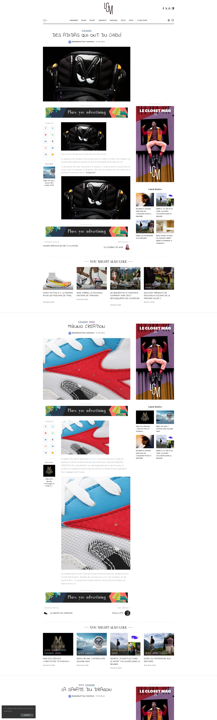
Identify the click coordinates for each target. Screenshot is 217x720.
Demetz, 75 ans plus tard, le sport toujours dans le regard (125, 661)
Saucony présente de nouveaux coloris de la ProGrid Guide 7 (157, 295)
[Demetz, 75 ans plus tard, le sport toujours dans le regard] (165, 199)
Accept (27, 715)
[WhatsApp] (52, 135)
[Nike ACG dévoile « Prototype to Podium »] (49, 471)
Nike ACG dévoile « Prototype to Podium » (49, 482)
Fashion (156, 284)
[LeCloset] (108, 8)
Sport (65, 287)
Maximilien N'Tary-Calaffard (83, 42)
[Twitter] (166, 8)
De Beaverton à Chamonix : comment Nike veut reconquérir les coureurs (124, 295)
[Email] (52, 154)
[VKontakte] (52, 148)
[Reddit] (45, 148)
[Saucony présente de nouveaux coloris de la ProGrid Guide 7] (159, 278)
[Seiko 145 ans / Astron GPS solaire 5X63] (49, 172)
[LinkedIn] (45, 141)
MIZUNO (93, 459)
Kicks (63, 650)
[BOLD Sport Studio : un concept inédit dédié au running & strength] (165, 226)
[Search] (172, 20)
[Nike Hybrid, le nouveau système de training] (92, 278)
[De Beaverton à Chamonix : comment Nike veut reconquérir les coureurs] (125, 278)
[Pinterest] (45, 135)
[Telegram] (45, 154)
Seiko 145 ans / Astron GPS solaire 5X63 (49, 183)
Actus (47, 287)
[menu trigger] (46, 20)
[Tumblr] (52, 141)
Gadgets (89, 653)
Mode (81, 685)
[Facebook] (163, 8)
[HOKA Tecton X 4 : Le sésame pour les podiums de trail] (58, 278)
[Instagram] (169, 8)
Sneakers (86, 31)
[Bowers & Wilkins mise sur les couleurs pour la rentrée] (145, 199)
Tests (114, 287)
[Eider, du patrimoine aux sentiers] (145, 226)
